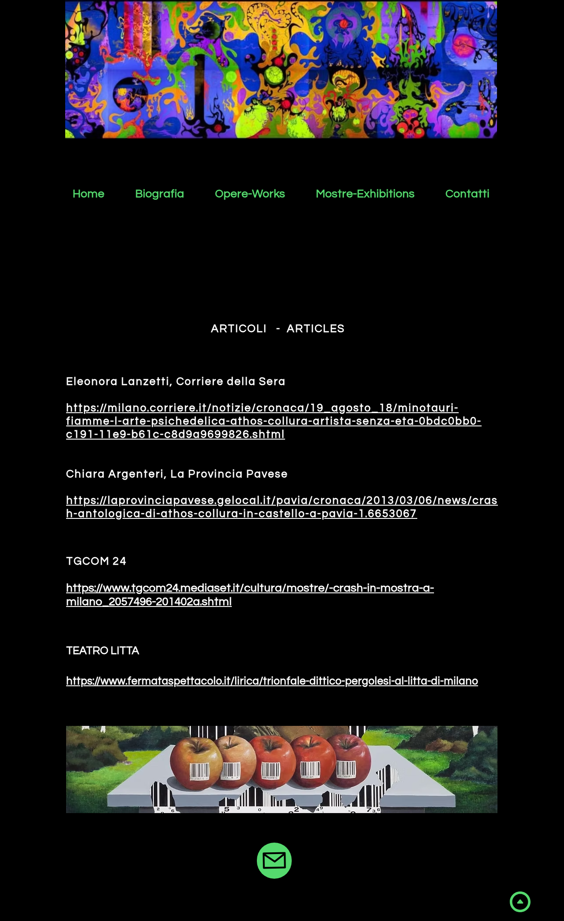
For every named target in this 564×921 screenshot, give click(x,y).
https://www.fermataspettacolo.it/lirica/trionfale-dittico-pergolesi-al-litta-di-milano (272, 681)
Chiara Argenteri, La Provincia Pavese (177, 474)
